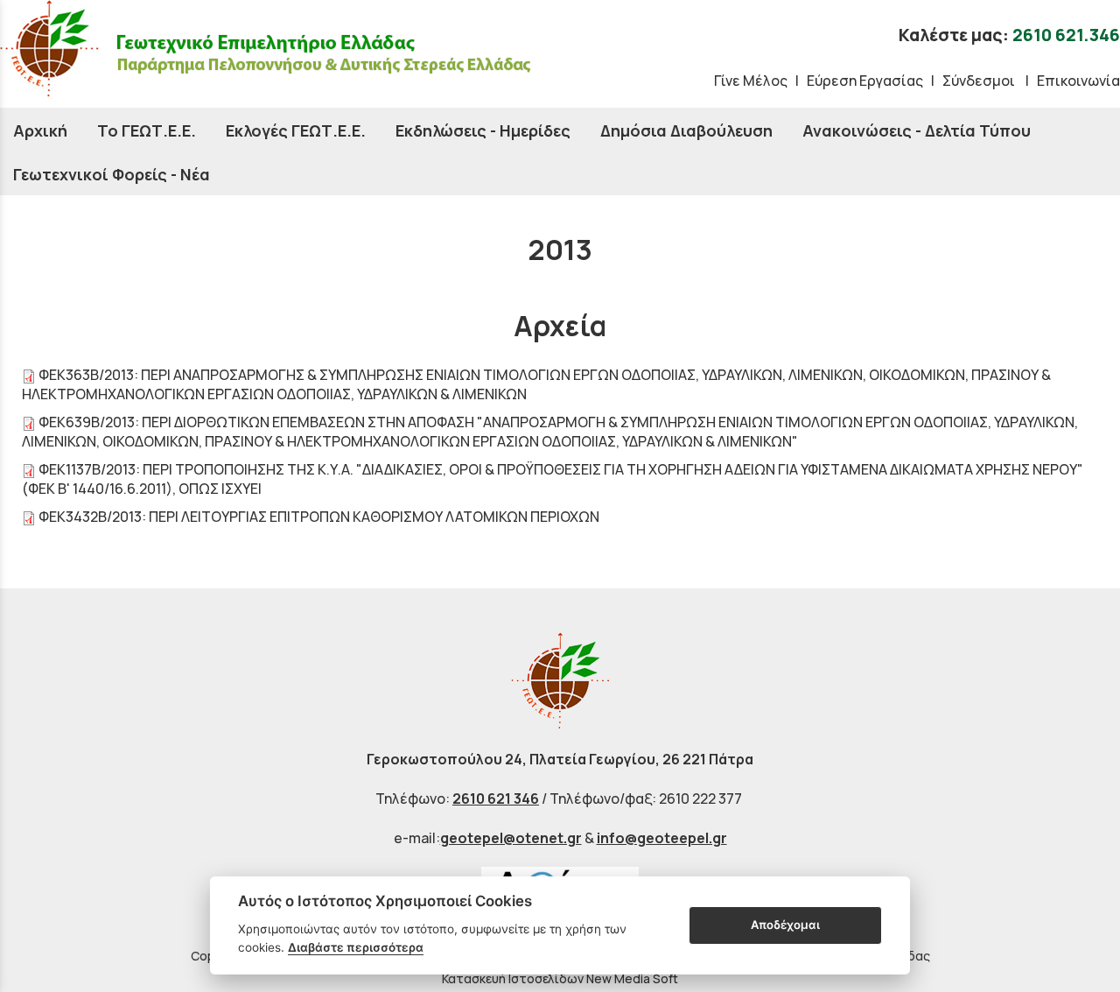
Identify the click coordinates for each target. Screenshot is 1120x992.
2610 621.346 (1066, 35)
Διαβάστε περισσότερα (356, 947)
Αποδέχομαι (785, 925)
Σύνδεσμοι (980, 80)
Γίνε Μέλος (751, 80)
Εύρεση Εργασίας (865, 80)
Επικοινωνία (1078, 80)
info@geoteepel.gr (662, 838)
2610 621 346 (495, 798)
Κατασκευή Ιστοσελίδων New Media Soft (560, 978)
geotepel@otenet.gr (511, 838)
